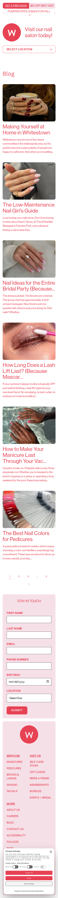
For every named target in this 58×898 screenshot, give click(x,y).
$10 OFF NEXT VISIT (42, 5)
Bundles (35, 791)
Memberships (39, 784)
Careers (12, 816)
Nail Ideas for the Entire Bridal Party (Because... (29, 286)
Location (14, 690)
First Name (15, 613)
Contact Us (15, 829)
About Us (13, 809)
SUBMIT (17, 710)
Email (11, 644)
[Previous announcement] (3, 13)
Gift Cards (37, 772)
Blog (10, 822)
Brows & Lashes (13, 776)
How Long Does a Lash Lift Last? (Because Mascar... (29, 371)
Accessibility (16, 835)
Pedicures (14, 768)
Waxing (12, 784)
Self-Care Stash (37, 763)
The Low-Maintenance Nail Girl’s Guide (29, 208)
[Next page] (29, 584)
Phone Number (18, 659)
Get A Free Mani (16, 5)
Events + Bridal (40, 797)
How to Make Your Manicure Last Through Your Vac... (24, 455)
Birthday (13, 675)
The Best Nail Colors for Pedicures (26, 536)
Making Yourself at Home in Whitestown (26, 129)
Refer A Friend (39, 778)
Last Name (14, 628)
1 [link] (9, 576)
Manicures (14, 761)
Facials (12, 791)
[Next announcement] (54, 13)
